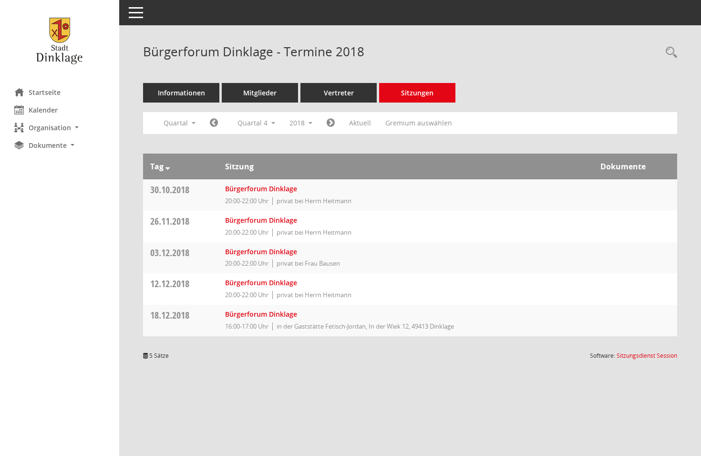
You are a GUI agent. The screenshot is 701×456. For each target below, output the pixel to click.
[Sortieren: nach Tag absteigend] (167, 166)
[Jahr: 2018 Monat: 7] (214, 123)
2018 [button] (298, 122)
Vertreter (339, 92)
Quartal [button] (177, 122)
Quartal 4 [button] (253, 122)
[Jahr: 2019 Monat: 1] (331, 123)
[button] (59, 127)
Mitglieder (260, 92)
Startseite (45, 92)
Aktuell (360, 122)
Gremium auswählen (418, 122)
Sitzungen (417, 92)
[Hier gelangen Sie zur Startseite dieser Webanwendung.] (59, 40)
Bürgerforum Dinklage (261, 188)
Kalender (43, 109)
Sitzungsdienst (647, 356)
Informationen (181, 92)
